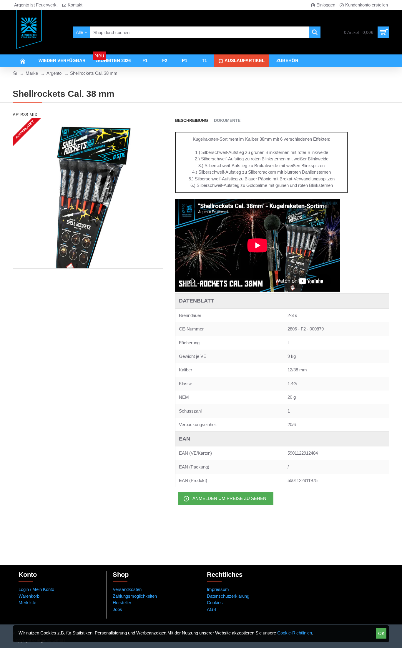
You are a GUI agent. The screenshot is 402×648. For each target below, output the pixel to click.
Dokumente (227, 120)
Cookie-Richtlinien (294, 632)
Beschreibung (191, 120)
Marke (32, 73)
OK (381, 633)
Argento (54, 73)
